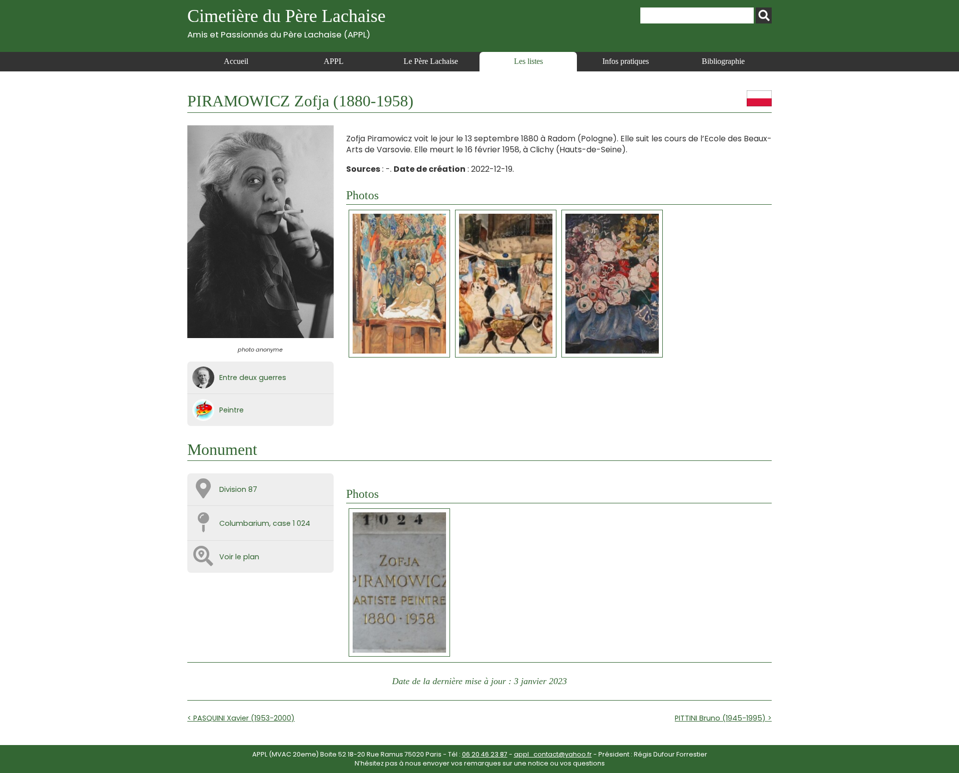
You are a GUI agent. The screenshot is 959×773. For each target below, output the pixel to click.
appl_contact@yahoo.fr (553, 754)
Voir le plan (239, 557)
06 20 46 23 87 (484, 754)
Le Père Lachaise (431, 61)
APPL (334, 61)
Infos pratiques (625, 61)
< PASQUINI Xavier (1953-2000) (241, 718)
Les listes (528, 61)
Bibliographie (723, 61)
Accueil (236, 61)
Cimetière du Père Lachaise (286, 22)
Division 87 (238, 489)
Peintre (231, 410)
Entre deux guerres (252, 378)
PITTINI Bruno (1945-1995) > (723, 718)
